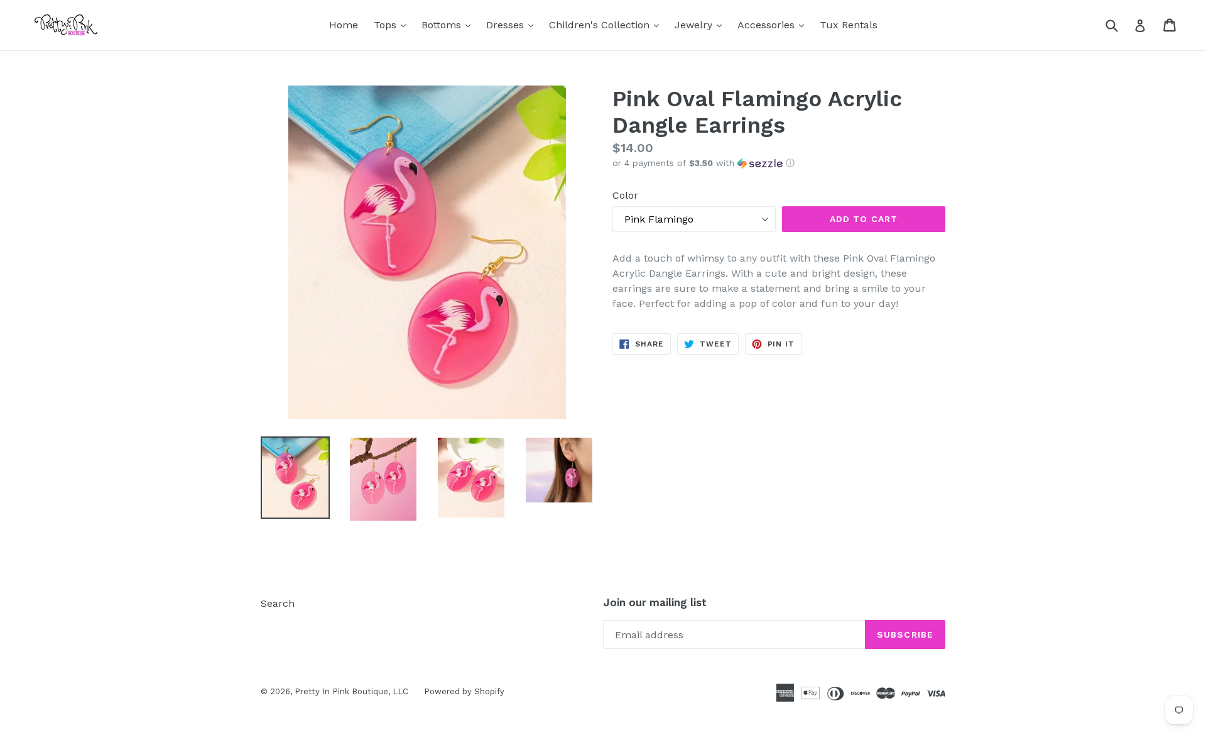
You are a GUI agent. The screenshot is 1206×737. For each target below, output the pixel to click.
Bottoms (449, 24)
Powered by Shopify (464, 691)
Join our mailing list (655, 602)
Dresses (513, 24)
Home (343, 25)
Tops (393, 24)
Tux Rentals (848, 25)
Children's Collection (607, 24)
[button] (778, 163)
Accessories (773, 24)
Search (278, 603)
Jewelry (701, 24)
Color (625, 195)
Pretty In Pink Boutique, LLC (351, 691)
